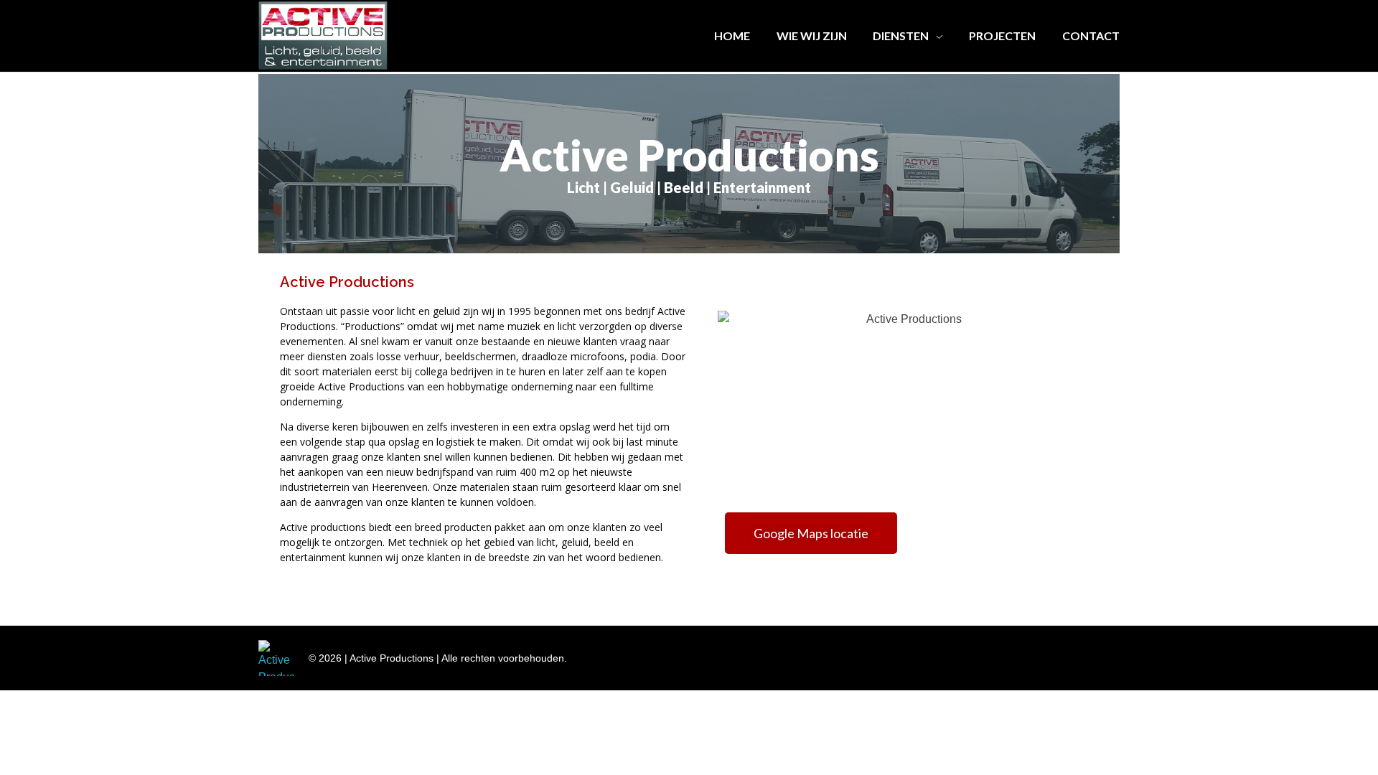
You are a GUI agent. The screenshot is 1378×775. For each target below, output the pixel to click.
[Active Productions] (276, 658)
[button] (811, 533)
